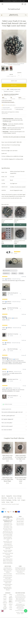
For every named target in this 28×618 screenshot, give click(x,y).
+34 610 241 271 (20, 609)
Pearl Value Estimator (20, 520)
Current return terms (19, 109)
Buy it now (14, 85)
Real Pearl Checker (20, 521)
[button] (14, 263)
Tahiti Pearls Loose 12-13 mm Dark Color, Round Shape (7, 479)
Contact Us (19, 498)
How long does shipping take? (7, 419)
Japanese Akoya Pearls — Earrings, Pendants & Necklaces (8, 589)
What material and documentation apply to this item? (12, 412)
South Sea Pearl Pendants (7, 580)
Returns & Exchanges (17, 496)
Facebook (22, 612)
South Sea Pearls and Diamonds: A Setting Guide (8, 545)
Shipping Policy (9, 496)
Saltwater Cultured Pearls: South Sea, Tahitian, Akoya (8, 562)
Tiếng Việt (11, 603)
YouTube (3, 502)
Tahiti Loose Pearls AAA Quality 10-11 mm (7, 220)
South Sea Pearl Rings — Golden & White (8, 582)
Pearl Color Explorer (20, 523)
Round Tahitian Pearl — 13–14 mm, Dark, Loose (20, 479)
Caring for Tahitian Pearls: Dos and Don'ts (20, 571)
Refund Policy (4, 498)
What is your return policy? (7, 423)
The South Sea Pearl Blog (20, 574)
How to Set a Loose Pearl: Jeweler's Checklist (7, 551)
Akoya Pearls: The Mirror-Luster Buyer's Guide (7, 529)
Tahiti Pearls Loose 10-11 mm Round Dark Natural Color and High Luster (7, 457)
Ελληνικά (10, 604)
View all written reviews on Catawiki (8, 102)
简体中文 (10, 598)
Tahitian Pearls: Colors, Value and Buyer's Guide (7, 526)
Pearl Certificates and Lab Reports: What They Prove (7, 559)
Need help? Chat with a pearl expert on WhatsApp (14, 137)
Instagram (23, 500)
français (5, 604)
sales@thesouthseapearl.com (20, 610)
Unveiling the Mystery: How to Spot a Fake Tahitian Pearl (20, 568)
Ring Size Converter (20, 524)
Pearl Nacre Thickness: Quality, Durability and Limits (8, 539)
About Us (3, 496)
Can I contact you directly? (7, 430)
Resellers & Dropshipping (6, 500)
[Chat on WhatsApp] (25, 610)
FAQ (15, 498)
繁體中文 (10, 601)
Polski (11, 606)
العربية (10, 596)
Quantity (19, 72)
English (3, 508)
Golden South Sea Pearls (8, 575)
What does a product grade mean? (8, 415)
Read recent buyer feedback (7, 100)
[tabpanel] (14, 334)
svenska (10, 607)
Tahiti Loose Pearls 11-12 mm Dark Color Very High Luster (20, 457)
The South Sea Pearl (7, 504)
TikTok (11, 502)
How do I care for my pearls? (7, 426)
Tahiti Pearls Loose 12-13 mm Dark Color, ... (19, 220)
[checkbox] (21, 273)
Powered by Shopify (15, 504)
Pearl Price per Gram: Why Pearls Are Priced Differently (8, 532)
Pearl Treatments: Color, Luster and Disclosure (7, 542)
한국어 (10, 594)
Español (5, 596)
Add (7, 224)
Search (19, 500)
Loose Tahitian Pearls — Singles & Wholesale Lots (7, 568)
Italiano (5, 599)
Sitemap (7, 502)
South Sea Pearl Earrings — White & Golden (8, 577)
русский (4, 598)
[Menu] (2, 4)
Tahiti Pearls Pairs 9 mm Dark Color (7, 241)
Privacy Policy (10, 498)
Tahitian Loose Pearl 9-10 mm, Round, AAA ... (19, 241)
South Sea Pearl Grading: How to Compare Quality (7, 535)
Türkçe (10, 609)
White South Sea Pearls (8, 574)
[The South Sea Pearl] (14, 9)
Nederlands (5, 603)
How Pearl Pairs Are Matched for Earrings (8, 554)
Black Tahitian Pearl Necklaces (7, 571)
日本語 (5, 606)
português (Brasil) (5, 608)
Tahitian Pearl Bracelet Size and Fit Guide (8, 548)
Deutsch (5, 601)
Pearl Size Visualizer (20, 518)
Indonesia (10, 599)
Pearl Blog (14, 500)
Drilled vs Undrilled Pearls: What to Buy (8, 557)
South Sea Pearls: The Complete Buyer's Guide (7, 523)
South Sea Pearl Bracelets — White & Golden (8, 585)
